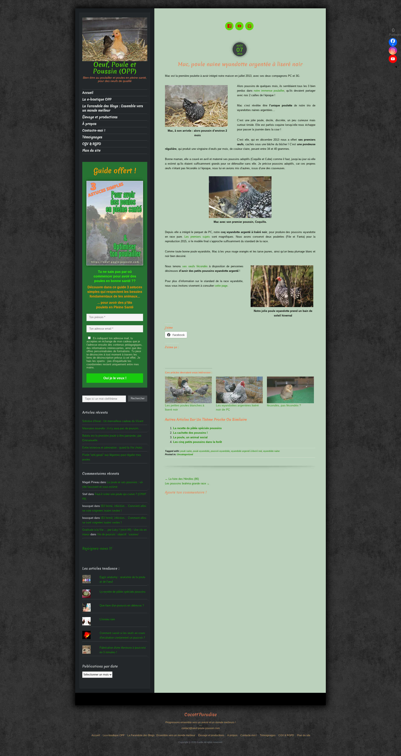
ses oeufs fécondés (194, 266)
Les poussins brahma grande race (187, 483)
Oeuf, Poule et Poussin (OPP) (115, 68)
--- (200, 725)
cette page (221, 285)
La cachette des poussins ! (190, 432)
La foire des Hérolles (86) (182, 478)
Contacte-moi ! (93, 130)
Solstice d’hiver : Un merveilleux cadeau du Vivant (112, 421)
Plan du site (91, 150)
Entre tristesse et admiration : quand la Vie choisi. (112, 447)
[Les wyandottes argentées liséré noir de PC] (239, 390)
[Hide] (396, 67)
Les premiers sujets (197, 236)
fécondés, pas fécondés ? (284, 405)
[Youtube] (240, 23)
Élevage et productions (100, 117)
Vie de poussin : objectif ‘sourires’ (118, 534)
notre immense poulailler (269, 90)
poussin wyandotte (220, 451)
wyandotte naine (271, 451)
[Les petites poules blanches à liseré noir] (188, 390)
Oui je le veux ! (114, 378)
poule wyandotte (201, 451)
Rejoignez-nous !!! (97, 548)
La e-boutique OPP (96, 99)
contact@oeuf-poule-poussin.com (200, 728)
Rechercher (138, 398)
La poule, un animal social (190, 437)
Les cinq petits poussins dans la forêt (197, 442)
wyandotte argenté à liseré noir (246, 451)
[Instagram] (250, 23)
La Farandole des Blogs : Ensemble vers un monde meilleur (112, 108)
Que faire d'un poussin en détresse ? (122, 605)
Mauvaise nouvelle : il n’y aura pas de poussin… (111, 428)
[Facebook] (230, 23)
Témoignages (92, 137)
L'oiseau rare (107, 619)
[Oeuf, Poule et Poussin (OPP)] (114, 39)
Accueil (87, 93)
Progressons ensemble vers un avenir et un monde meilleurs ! (200, 722)
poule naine (186, 451)
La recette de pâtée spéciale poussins (197, 428)
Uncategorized (185, 454)
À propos (89, 124)
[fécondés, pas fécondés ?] (290, 390)
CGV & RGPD (91, 144)
